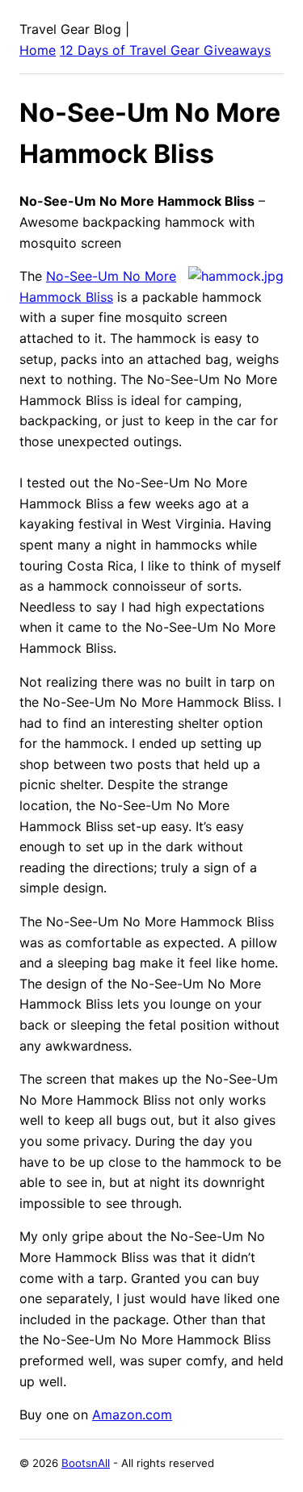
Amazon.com (132, 1414)
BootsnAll (85, 1462)
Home (37, 50)
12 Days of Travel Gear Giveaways (165, 50)
